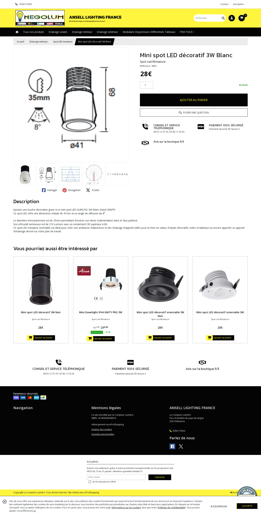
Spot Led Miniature (152, 62)
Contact (224, 4)
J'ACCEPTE (247, 505)
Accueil (20, 41)
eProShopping (92, 492)
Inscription (238, 4)
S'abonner (160, 477)
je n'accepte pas (219, 505)
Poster (95, 190)
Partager (52, 190)
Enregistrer (74, 190)
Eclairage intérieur (39, 41)
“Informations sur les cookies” (126, 507)
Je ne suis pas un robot (104, 481)
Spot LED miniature (62, 41)
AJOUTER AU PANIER (194, 100)
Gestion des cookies (101, 429)
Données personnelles (102, 434)
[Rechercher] (223, 18)
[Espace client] (232, 18)
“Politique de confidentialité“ (171, 507)
